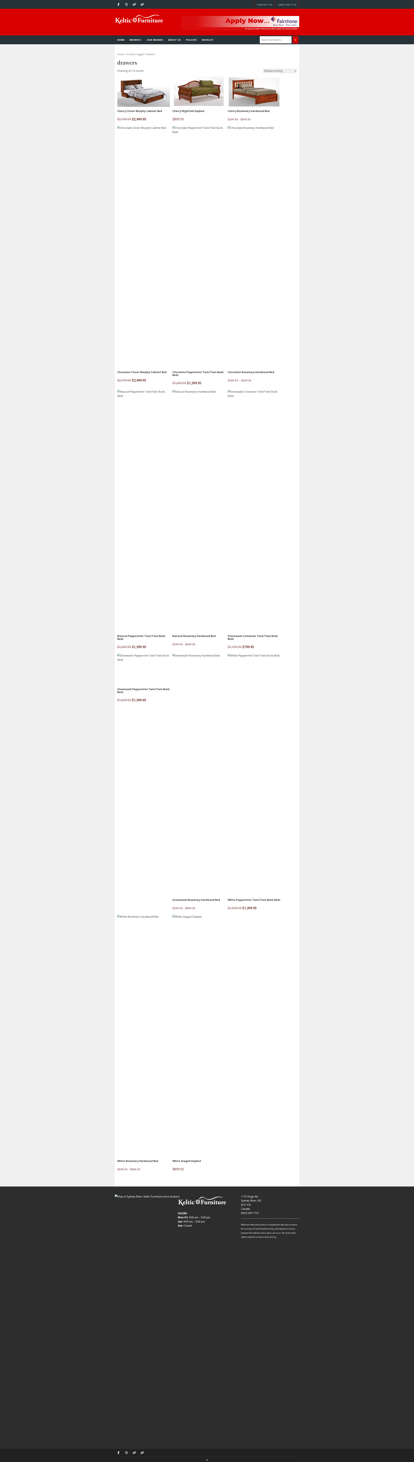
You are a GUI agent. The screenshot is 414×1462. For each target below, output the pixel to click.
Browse (135, 39)
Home (121, 39)
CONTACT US (265, 4)
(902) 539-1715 (287, 4)
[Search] (295, 39)
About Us (174, 39)
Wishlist (208, 39)
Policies (191, 39)
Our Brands (155, 39)
